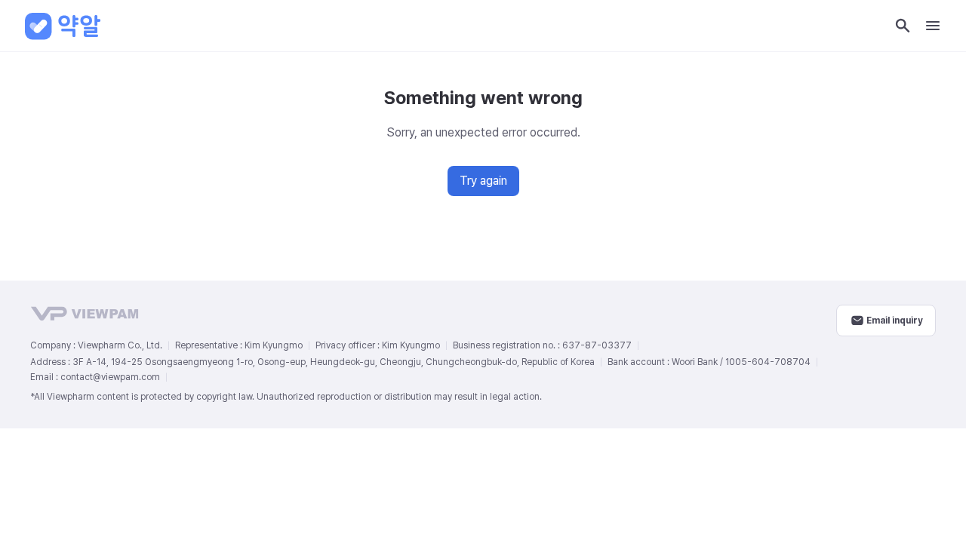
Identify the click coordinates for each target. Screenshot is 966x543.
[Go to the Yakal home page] (63, 25)
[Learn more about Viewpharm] (433, 314)
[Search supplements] (903, 26)
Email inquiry (894, 320)
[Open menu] (933, 26)
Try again (483, 180)
